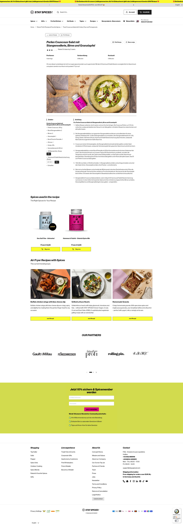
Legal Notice (96, 495)
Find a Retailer (66, 466)
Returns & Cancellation (100, 491)
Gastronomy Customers (69, 459)
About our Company (99, 459)
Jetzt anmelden (91, 409)
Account (132, 12)
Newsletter (96, 480)
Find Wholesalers (67, 462)
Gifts (32, 477)
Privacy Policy (96, 487)
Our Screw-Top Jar (98, 462)
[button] (145, 12)
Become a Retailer (67, 470)
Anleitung (78, 119)
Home (32, 27)
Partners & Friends (98, 466)
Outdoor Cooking (36, 466)
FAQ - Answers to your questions (134, 452)
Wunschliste (130, 21)
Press (94, 473)
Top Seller (33, 452)
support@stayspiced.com (131, 468)
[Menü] (180, 509)
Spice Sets (34, 462)
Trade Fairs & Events (68, 452)
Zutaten (50, 119)
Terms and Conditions (99, 484)
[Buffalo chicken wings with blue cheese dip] (50, 284)
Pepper (32, 459)
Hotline (125, 454)
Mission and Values (98, 455)
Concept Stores (97, 452)
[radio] (48, 50)
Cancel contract (98, 499)
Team (94, 470)
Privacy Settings (35, 511)
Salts (32, 455)
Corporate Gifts (66, 455)
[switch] (177, 521)
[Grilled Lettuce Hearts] (92, 284)
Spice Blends (34, 470)
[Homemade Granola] (132, 284)
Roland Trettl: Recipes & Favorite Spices (48, 27)
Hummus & (114, 178)
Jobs (93, 477)
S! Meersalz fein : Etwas (55, 151)
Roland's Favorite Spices (38, 473)
